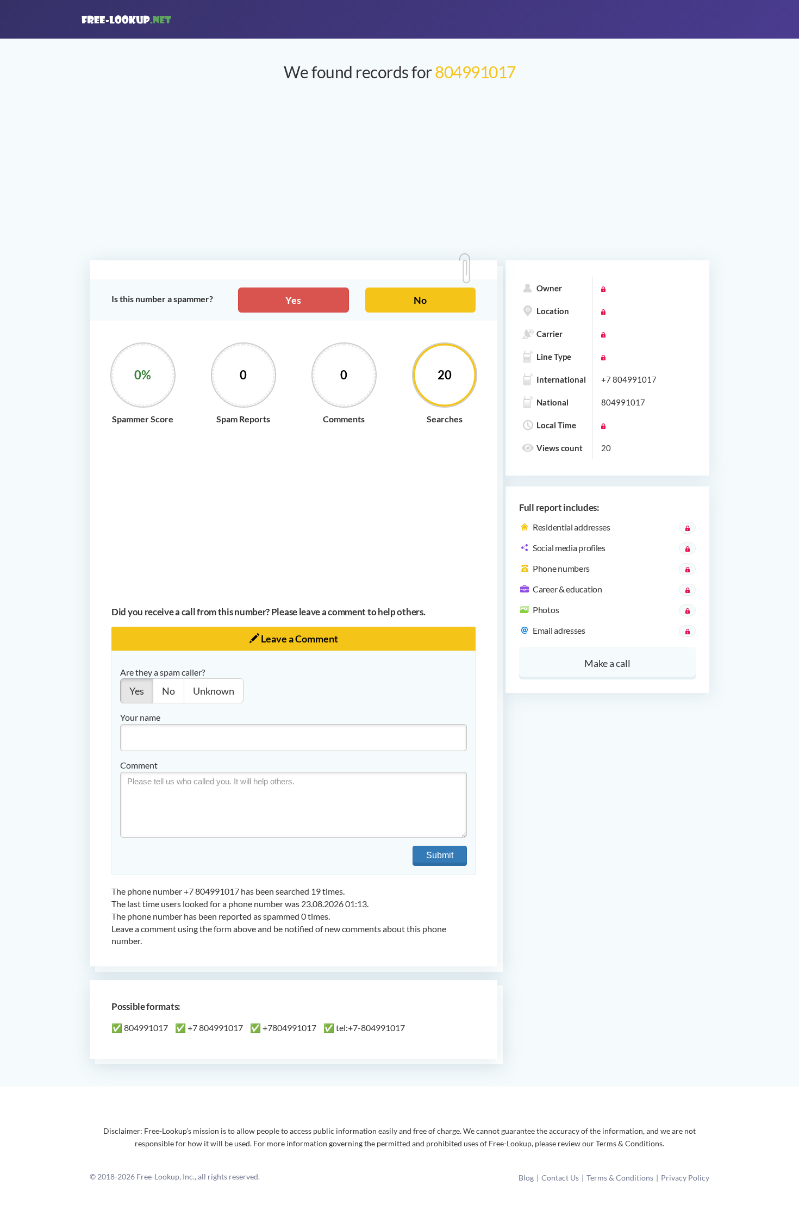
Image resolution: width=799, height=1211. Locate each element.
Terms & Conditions (619, 1177)
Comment (139, 765)
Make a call (607, 663)
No (420, 300)
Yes (293, 300)
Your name (140, 717)
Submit (439, 855)
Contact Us (560, 1177)
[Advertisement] (399, 176)
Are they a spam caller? (162, 672)
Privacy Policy (685, 1177)
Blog (526, 1177)
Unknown (213, 691)
